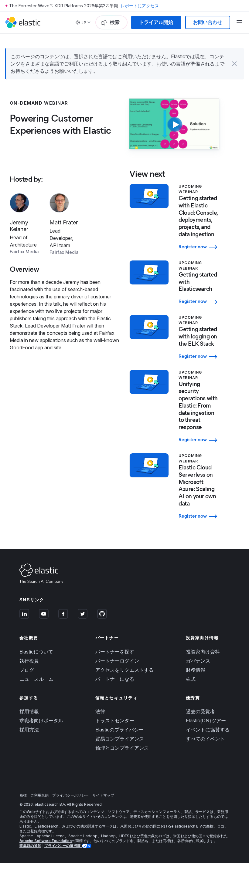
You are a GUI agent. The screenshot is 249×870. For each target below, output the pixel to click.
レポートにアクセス (140, 5)
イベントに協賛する (208, 730)
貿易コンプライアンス (119, 739)
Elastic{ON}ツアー (206, 720)
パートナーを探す (114, 652)
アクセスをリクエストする (124, 670)
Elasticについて (36, 652)
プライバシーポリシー (70, 795)
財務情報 (195, 670)
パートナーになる (114, 679)
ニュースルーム (36, 679)
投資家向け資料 (203, 652)
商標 (23, 795)
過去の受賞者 (200, 711)
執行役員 (29, 661)
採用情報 (29, 711)
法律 (100, 711)
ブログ (26, 670)
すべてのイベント (205, 739)
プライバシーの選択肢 (63, 845)
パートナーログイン (117, 661)
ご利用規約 (39, 795)
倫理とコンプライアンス (122, 748)
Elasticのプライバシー (119, 730)
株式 (191, 679)
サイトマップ (103, 795)
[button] (234, 64)
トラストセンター (114, 720)
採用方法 (29, 730)
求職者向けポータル (41, 720)
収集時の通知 (30, 845)
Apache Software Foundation (45, 840)
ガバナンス (198, 661)
